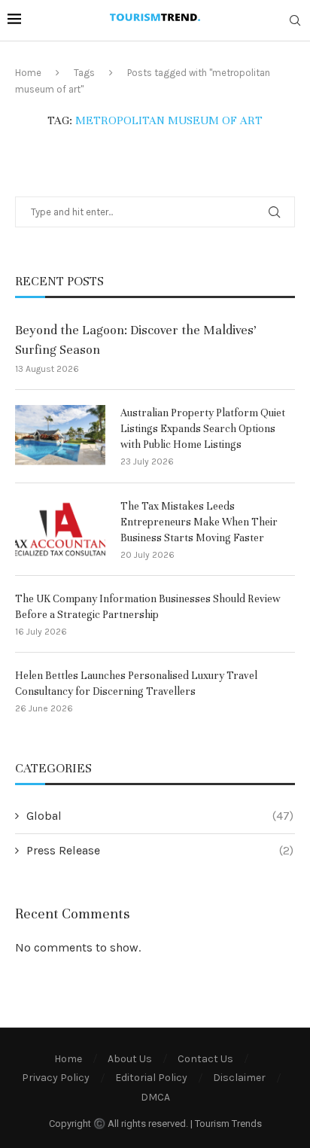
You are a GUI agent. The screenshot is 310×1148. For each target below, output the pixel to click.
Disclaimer (239, 1077)
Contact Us (205, 1058)
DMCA (155, 1097)
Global (159, 815)
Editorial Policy (151, 1077)
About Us (130, 1058)
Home (28, 72)
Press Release (159, 850)
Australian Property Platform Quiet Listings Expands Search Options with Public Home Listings (202, 429)
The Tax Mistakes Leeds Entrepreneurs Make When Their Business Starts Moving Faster (199, 522)
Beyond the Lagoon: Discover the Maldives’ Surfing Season (136, 339)
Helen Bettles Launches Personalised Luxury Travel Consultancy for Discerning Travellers (136, 683)
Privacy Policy (56, 1077)
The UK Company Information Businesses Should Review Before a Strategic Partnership (148, 606)
